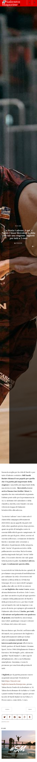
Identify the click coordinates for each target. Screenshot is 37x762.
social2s (7, 721)
